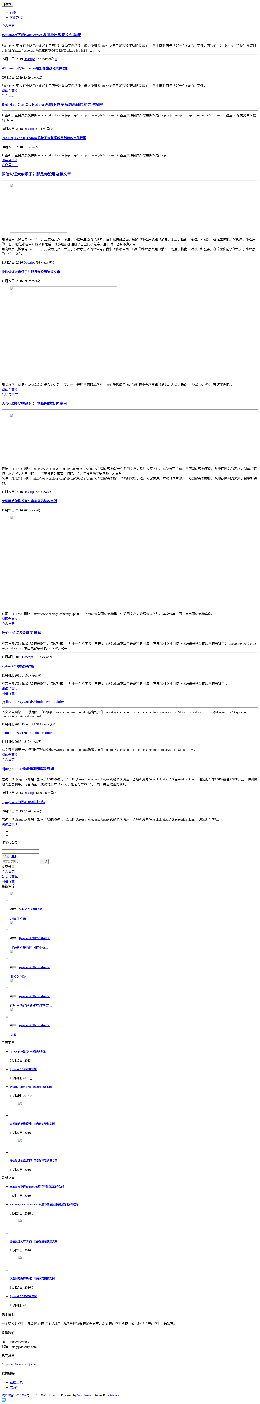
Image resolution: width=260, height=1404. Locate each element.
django (32, 1364)
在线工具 (16, 1382)
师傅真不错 (18, 918)
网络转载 (8, 693)
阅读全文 (9, 90)
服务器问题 (18, 976)
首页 (13, 12)
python (10, 1364)
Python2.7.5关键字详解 (21, 633)
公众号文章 (10, 165)
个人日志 (8, 25)
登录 (6, 856)
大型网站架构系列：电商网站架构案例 (34, 403)
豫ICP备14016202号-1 (17, 1395)
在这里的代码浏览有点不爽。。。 (32, 1005)
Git (3, 1364)
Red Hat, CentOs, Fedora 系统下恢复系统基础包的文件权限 (52, 104)
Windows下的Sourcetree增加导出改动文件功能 (41, 35)
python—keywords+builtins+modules (33, 701)
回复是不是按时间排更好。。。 (31, 947)
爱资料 (15, 1387)
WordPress (84, 1395)
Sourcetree (21, 1364)
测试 (13, 1034)
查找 (44, 861)
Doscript (29, 59)
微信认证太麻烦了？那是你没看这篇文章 (36, 174)
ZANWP (113, 1395)
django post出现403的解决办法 (28, 768)
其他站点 (16, 17)
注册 (14, 856)
